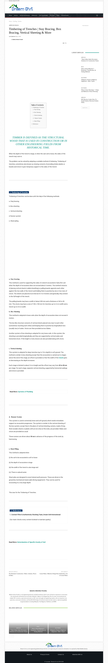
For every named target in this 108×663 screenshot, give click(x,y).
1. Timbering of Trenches (38, 107)
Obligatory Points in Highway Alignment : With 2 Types (58, 630)
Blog (17, 25)
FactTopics (58, 628)
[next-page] (13, 636)
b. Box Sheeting (37, 112)
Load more (84, 107)
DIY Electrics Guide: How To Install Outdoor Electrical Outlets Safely (89, 101)
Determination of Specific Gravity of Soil (31, 542)
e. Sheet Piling (37, 121)
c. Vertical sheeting (38, 115)
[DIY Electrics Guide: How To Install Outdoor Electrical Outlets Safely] (76, 100)
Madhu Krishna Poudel (17, 39)
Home (10, 21)
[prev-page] (10, 636)
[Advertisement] (68, 7)
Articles (20, 21)
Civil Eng (15, 21)
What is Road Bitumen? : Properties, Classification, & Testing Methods (38, 630)
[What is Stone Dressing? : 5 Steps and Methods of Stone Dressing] (76, 90)
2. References (35, 124)
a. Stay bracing (37, 109)
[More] (51, 47)
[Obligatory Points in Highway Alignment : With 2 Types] (58, 622)
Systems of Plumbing (25, 392)
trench (61, 358)
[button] (97, 15)
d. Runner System (38, 118)
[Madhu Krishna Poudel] (10, 39)
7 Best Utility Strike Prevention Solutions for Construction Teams (18, 630)
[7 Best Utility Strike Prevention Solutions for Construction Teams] (18, 622)
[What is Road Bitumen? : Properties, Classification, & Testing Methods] (38, 622)
